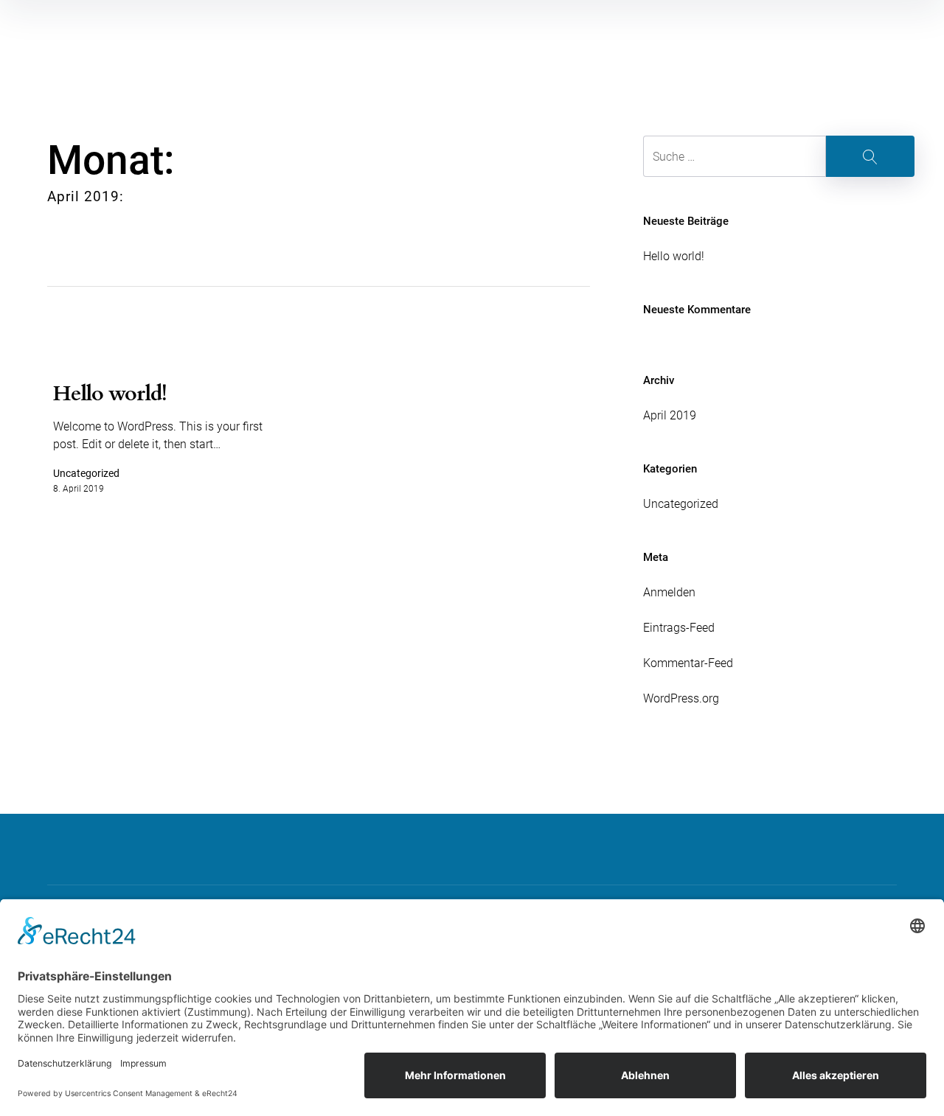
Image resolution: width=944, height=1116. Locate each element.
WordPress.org (681, 698)
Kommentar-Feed (688, 663)
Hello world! (673, 256)
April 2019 (669, 415)
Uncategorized (680, 504)
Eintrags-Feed (679, 628)
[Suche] (778, 156)
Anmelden (669, 592)
